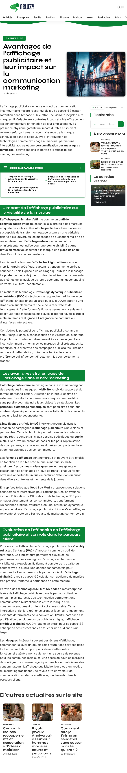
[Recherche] (113, 7)
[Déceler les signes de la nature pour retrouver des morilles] (95, 164)
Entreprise (14, 38)
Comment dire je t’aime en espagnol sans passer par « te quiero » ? (71, 739)
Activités (8, 725)
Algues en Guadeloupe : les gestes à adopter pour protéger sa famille (108, 194)
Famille (36, 725)
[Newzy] (22, 7)
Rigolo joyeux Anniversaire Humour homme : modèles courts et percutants (42, 740)
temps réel (7, 149)
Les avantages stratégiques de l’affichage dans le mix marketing (23, 189)
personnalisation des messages (56, 145)
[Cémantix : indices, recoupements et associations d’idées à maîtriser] (13, 712)
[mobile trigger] (5, 7)
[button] (122, 107)
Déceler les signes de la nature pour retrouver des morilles (112, 165)
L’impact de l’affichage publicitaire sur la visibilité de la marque (23, 178)
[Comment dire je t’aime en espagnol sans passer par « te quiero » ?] (71, 712)
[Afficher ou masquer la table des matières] (62, 168)
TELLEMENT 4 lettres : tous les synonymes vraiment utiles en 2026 (112, 148)
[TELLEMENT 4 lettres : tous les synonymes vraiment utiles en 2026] (95, 147)
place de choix (69, 249)
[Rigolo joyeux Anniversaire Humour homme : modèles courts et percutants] (42, 712)
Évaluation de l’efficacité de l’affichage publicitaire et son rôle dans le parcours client (63, 180)
